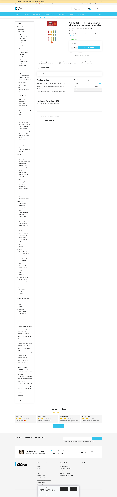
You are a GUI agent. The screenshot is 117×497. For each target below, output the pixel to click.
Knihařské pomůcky (21, 318)
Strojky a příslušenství (23, 279)
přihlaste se (42, 106)
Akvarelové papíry (22, 103)
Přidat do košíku (89, 47)
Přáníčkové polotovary (23, 145)
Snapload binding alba (23, 126)
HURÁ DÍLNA (21, 27)
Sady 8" (21, 114)
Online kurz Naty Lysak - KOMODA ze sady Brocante (25, 373)
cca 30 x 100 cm (22, 315)
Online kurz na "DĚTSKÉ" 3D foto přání (24, 358)
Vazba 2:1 (21, 291)
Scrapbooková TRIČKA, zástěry (24, 89)
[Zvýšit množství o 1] (76, 48)
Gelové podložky (22, 216)
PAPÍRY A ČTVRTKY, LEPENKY (24, 98)
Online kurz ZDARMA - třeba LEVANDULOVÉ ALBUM (23, 366)
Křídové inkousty (22, 243)
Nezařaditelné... (22, 274)
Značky (20, 392)
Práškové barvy (22, 210)
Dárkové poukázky (21, 29)
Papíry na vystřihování (23, 108)
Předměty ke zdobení (23, 227)
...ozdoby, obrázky (22, 65)
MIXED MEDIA (20, 201)
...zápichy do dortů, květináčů (25, 71)
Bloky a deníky (22, 139)
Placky (19, 91)
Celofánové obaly (22, 147)
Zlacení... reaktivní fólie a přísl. (25, 229)
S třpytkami (24, 260)
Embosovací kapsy (22, 283)
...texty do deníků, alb (23, 52)
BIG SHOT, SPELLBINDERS (23, 277)
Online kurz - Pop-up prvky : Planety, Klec (25, 353)
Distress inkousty (22, 237)
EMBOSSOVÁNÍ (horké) (22, 195)
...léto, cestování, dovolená (24, 42)
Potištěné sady (22, 151)
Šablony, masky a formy (23, 225)
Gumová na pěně (22, 186)
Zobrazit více (58, 426)
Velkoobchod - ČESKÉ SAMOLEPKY (66, 475)
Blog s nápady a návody (64, 466)
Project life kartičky (23, 105)
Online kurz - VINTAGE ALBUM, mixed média (25, 349)
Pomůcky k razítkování (23, 192)
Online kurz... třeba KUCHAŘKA (24, 364)
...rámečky (21, 67)
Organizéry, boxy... (23, 265)
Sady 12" (21, 112)
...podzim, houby (22, 44)
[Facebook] (89, 452)
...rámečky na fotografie (24, 77)
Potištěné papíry (22, 101)
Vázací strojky (22, 289)
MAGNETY (21, 272)
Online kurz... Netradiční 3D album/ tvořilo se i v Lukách (25, 380)
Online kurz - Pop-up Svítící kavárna (25, 343)
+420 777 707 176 (80, 8)
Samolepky (21, 156)
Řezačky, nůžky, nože (23, 267)
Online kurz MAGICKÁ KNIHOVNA (25, 388)
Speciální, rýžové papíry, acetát (25, 110)
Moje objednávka (29, 3)
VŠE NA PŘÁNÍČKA (22, 144)
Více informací (73, 35)
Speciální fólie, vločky (23, 223)
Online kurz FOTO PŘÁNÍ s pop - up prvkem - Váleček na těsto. (25, 361)
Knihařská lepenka (21, 301)
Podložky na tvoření (23, 269)
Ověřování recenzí (41, 482)
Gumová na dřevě (22, 184)
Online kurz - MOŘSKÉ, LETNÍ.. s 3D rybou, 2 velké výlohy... (25, 330)
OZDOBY (20, 154)
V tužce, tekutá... (25, 258)
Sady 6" (21, 116)
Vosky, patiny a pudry (23, 218)
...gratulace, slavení (23, 36)
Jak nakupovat (40, 484)
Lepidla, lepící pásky (23, 251)
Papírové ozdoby (22, 163)
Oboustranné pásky (26, 253)
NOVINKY (20, 23)
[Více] (98, 14)
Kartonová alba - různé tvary (24, 135)
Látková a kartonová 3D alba (24, 132)
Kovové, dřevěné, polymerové (25, 167)
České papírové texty (22, 82)
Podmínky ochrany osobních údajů (44, 480)
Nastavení (43, 495)
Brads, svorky (22, 169)
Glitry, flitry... (21, 176)
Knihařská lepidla (21, 320)
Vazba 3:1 (21, 293)
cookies (46, 488)
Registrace (99, 3)
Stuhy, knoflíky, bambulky (24, 174)
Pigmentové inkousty (23, 241)
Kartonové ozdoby (22, 172)
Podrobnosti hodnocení (87, 28)
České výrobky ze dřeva (22, 70)
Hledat (69, 8)
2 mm (20, 306)
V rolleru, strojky (25, 256)
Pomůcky (21, 230)
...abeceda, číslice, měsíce (24, 33)
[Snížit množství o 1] (72, 48)
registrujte (52, 106)
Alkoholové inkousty (23, 235)
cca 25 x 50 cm (22, 311)
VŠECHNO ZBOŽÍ (22, 95)
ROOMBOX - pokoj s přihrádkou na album (25, 384)
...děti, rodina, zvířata (23, 34)
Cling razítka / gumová (23, 182)
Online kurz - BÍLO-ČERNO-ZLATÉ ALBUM (24, 346)
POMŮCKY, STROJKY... (22, 249)
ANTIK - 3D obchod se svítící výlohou (25, 378)
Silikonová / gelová (23, 181)
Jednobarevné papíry (23, 99)
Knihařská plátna (21, 309)
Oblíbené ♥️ (37, 3)
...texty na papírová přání (24, 50)
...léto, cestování (22, 59)
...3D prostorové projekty (24, 75)
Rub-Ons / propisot (23, 165)
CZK (83, 3)
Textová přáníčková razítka (24, 149)
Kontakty (22, 3)
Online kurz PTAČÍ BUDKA (23, 355)
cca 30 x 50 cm (22, 313)
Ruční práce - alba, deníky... (23, 84)
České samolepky (21, 31)
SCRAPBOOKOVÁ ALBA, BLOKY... (24, 121)
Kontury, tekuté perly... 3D (24, 221)
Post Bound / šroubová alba (24, 124)
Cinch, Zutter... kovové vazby (23, 287)
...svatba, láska (22, 38)
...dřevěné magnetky (23, 73)
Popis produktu (41, 74)
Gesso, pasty (21, 214)
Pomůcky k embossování (24, 198)
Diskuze (61, 74)
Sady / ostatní (22, 118)
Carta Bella (83, 52)
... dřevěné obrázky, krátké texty (25, 79)
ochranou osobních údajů (89, 441)
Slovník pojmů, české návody (65, 468)
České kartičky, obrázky (22, 85)
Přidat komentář (50, 120)
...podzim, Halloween (23, 61)
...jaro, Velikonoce (22, 40)
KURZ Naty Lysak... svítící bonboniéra (25, 371)
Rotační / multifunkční (23, 188)
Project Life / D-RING (23, 122)
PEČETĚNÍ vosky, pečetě (22, 286)
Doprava (17, 3)
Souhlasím (73, 489)
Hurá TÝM (62, 471)
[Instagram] (92, 452)
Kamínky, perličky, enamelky (25, 161)
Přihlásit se (96, 438)
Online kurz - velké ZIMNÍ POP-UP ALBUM (24, 341)
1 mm (20, 303)
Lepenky (20, 107)
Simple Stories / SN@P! (24, 130)
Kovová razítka (22, 190)
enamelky (99, 90)
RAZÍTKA (19, 179)
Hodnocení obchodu (46, 3)
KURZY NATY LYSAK (23, 324)
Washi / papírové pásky (23, 158)
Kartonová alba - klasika (23, 133)
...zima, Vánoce (22, 45)
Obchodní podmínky (41, 477)
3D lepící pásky (25, 255)
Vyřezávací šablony (23, 281)
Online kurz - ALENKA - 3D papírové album (25, 327)
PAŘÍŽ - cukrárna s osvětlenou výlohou (25, 386)
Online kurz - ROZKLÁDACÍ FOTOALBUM (23, 334)
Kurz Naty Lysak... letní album (23, 369)
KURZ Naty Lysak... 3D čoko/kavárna (25, 376)
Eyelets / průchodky (23, 170)
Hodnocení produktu (52, 74)
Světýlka (20, 270)
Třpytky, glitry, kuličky (23, 212)
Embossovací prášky (23, 196)
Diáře (20, 137)
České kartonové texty (22, 48)
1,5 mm (20, 304)
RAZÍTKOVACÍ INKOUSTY (23, 233)
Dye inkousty (21, 244)
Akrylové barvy (22, 205)
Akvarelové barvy (22, 203)
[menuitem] (18, 14)
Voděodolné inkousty (23, 239)
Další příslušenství (22, 141)
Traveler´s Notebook (23, 128)
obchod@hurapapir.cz (59, 451)
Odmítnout (64, 489)
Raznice (20, 263)
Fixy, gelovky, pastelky (23, 209)
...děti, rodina (22, 54)
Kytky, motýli (21, 159)
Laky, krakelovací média (24, 219)
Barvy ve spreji (22, 207)
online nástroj (51, 492)
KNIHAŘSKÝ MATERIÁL (23, 298)
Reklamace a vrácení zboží (65, 473)
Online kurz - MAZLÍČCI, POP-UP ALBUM (24, 337)
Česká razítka (20, 87)
